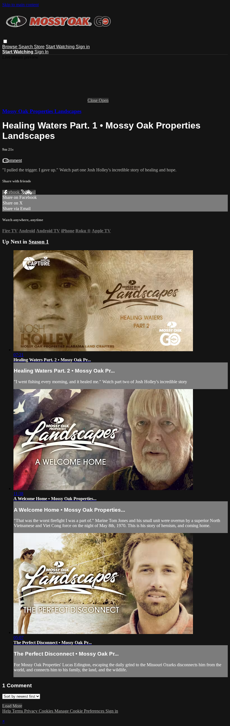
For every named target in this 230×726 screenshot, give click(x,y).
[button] (5, 41)
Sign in (83, 46)
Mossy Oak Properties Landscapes (41, 111)
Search (26, 46)
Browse (10, 46)
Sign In (41, 51)
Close (93, 100)
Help (7, 711)
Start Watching (61, 46)
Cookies (46, 711)
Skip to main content (20, 4)
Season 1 (39, 242)
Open (104, 100)
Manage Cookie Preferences (79, 711)
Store (39, 46)
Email (30, 192)
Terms (18, 711)
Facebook (11, 192)
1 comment (12, 160)
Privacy (31, 711)
